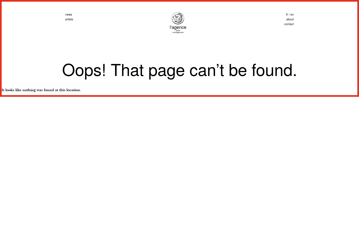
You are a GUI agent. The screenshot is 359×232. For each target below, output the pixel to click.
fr (287, 14)
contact (289, 24)
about (290, 19)
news (68, 14)
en (292, 14)
